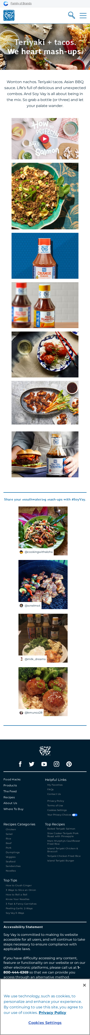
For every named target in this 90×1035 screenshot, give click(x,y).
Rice (8, 838)
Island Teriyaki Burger (60, 860)
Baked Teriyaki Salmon (61, 828)
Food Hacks (12, 779)
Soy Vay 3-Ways (15, 912)
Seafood (10, 861)
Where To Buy (13, 809)
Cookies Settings (57, 810)
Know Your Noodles (17, 899)
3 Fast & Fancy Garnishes (21, 903)
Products (10, 785)
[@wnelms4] (43, 584)
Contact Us (54, 794)
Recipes (9, 797)
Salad (9, 833)
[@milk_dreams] (43, 638)
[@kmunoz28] (43, 691)
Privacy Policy (55, 800)
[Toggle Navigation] (83, 15)
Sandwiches (13, 866)
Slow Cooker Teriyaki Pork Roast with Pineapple (62, 835)
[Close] (84, 985)
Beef (8, 843)
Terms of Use (55, 805)
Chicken (11, 829)
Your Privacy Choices (59, 815)
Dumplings (13, 852)
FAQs (50, 789)
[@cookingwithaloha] (43, 531)
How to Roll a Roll (16, 894)
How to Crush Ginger (19, 885)
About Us (10, 803)
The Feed (10, 791)
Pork (8, 847)
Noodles (11, 870)
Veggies (10, 856)
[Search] (71, 15)
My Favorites (55, 784)
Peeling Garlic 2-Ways (19, 908)
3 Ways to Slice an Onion (21, 890)
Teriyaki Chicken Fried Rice (64, 856)
